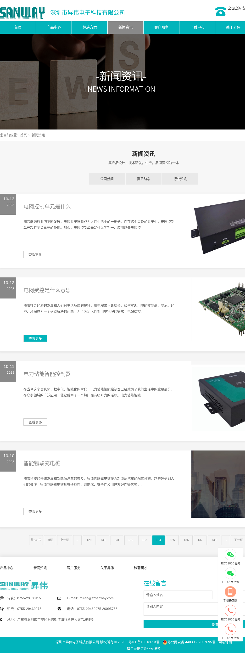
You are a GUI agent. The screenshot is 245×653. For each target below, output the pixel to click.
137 (200, 540)
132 (130, 540)
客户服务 (161, 27)
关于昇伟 (107, 568)
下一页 (238, 540)
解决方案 (90, 27)
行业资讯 (180, 179)
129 (89, 540)
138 (214, 540)
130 (103, 540)
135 (172, 540)
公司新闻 (107, 179)
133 (144, 540)
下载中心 (197, 27)
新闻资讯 (125, 27)
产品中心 (54, 27)
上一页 (64, 540)
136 (186, 540)
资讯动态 (143, 179)
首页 (18, 27)
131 (116, 540)
